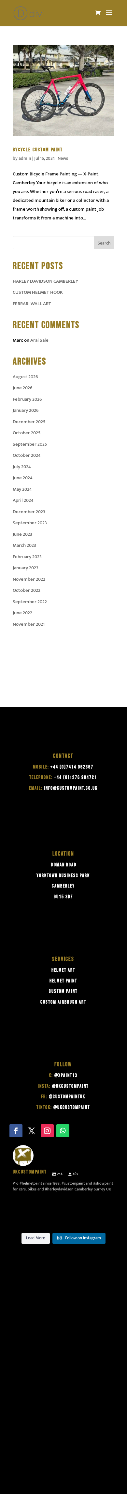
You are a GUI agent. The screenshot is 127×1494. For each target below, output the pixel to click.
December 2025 (29, 422)
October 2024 (27, 455)
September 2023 (30, 523)
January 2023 (25, 568)
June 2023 (22, 534)
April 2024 (23, 500)
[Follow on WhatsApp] (62, 1130)
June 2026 (22, 388)
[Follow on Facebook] (15, 1130)
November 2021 (29, 624)
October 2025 (26, 433)
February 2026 (27, 399)
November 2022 (29, 579)
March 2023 (24, 545)
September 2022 (30, 602)
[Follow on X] (31, 1130)
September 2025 (30, 444)
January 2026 (25, 410)
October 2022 (26, 590)
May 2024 (22, 489)
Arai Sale (39, 340)
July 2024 (22, 467)
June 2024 (23, 478)
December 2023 (29, 512)
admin (25, 158)
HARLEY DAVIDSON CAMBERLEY (45, 281)
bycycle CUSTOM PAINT (38, 150)
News (63, 158)
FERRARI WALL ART (32, 304)
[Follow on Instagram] (47, 1130)
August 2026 (25, 377)
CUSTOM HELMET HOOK (38, 292)
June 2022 (22, 613)
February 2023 (27, 557)
